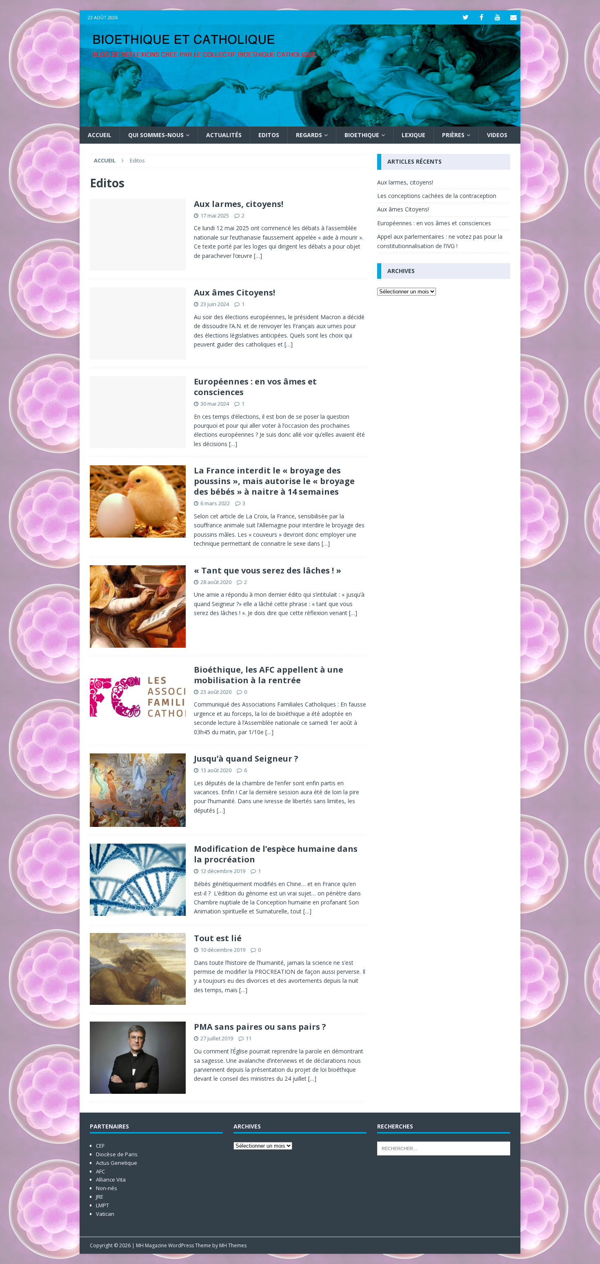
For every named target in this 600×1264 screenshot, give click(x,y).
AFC (100, 1171)
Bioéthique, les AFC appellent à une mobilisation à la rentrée (268, 675)
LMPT (102, 1205)
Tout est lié (218, 938)
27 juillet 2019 (216, 1038)
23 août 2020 (215, 691)
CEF (100, 1145)
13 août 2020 (215, 770)
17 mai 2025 (214, 215)
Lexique (413, 135)
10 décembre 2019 (222, 949)
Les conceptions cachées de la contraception (436, 196)
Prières (453, 135)
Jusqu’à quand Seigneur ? (246, 758)
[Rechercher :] (443, 1148)
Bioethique (361, 135)
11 (248, 1038)
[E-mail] (513, 17)
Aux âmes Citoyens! (234, 292)
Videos (497, 135)
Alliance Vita (111, 1179)
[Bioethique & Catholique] (300, 122)
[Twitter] (465, 17)
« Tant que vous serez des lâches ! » (267, 570)
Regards (309, 135)
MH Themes (233, 1245)
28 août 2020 (215, 582)
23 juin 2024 (214, 304)
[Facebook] (481, 17)
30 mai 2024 (214, 403)
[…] (258, 256)
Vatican (105, 1213)
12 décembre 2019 (222, 871)
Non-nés (106, 1188)
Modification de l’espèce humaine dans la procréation (276, 854)
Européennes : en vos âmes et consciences (255, 387)
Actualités (224, 135)
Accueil (99, 135)
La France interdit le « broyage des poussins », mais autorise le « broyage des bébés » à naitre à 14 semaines (274, 481)
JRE (99, 1196)
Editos (268, 135)
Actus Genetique (116, 1162)
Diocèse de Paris (117, 1154)
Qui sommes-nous (156, 135)
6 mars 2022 (215, 503)
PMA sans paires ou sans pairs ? (260, 1026)
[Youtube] (497, 17)
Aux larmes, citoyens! (238, 203)
